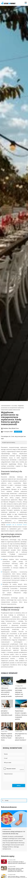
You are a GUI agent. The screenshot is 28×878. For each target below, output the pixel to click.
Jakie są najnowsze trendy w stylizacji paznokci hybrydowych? (17, 862)
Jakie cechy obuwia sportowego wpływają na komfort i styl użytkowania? (20, 692)
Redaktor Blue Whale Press (11, 428)
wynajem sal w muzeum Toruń (16, 524)
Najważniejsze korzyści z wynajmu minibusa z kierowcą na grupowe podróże (21, 715)
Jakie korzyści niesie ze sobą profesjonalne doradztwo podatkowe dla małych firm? (15, 870)
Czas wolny (18, 431)
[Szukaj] (3, 800)
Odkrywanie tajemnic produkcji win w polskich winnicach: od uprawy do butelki (6, 692)
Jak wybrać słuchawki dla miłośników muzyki (6, 713)
